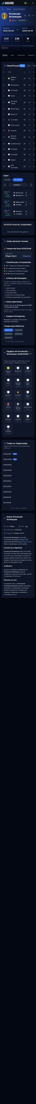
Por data (7, 180)
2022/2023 (8, 337)
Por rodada (18, 180)
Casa (28, 65)
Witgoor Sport (10, 256)
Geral (22, 65)
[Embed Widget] (32, 15)
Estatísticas (31, 55)
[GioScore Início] (8, 3)
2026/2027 (8, 330)
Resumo (5, 55)
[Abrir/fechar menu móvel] (32, 3)
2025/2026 (18, 330)
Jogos (12, 55)
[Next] (31, 185)
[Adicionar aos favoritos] (25, 15)
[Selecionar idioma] (26, 3)
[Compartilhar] (29, 15)
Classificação (21, 55)
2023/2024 (18, 334)
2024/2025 (8, 334)
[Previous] (5, 185)
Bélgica (23, 539)
